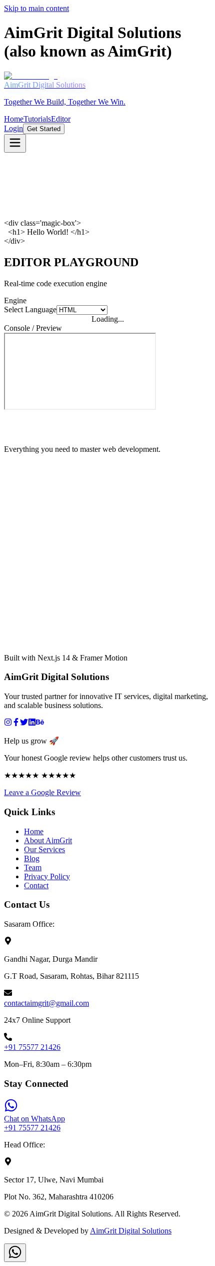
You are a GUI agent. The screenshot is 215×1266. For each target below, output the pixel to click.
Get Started (43, 129)
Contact (36, 885)
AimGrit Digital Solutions (131, 1230)
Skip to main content (36, 8)
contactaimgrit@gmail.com (46, 1003)
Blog (32, 858)
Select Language (30, 309)
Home (34, 831)
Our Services (44, 849)
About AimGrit (48, 840)
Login (13, 128)
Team (33, 867)
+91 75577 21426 (32, 1047)
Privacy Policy (47, 876)
